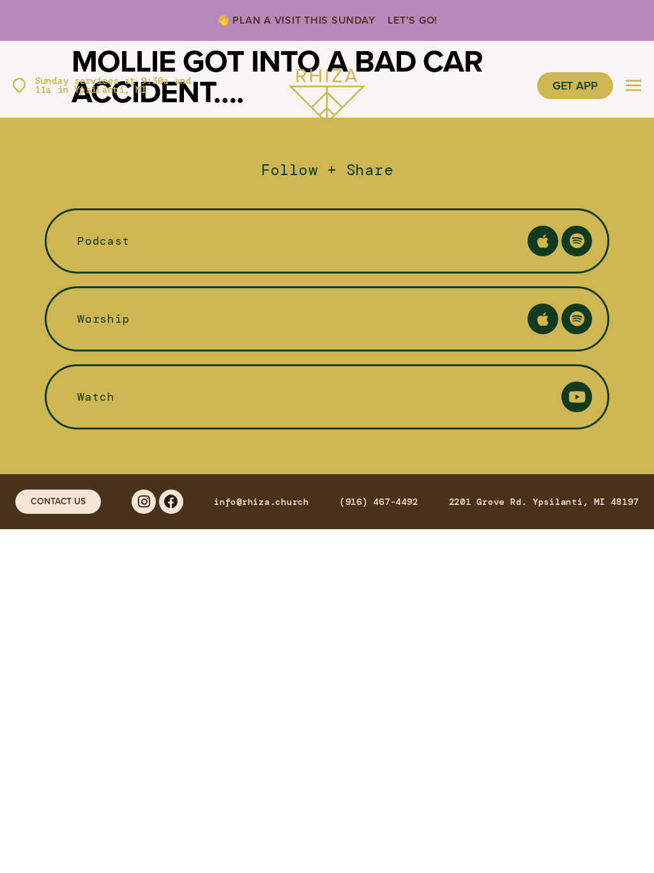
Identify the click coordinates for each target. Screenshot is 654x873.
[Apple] (543, 241)
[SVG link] (327, 85)
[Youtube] (576, 397)
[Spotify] (576, 241)
